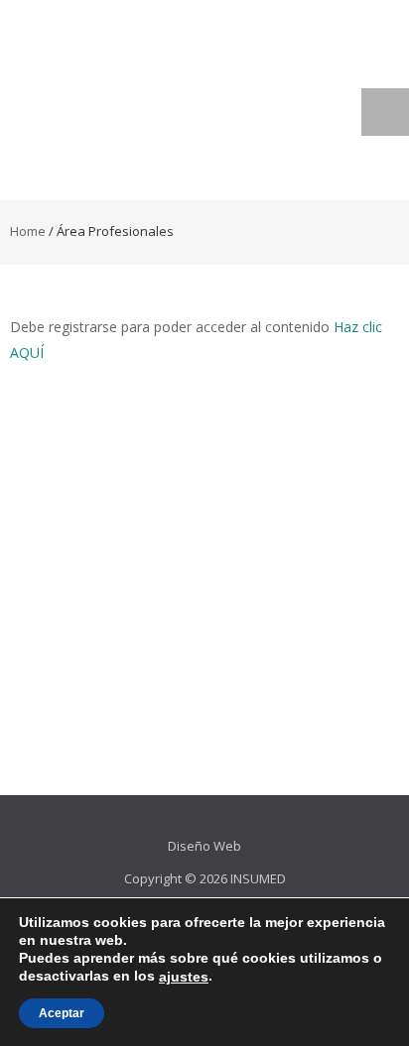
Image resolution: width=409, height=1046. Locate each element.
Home (28, 231)
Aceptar (61, 1013)
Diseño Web (204, 846)
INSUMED (258, 878)
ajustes (183, 977)
